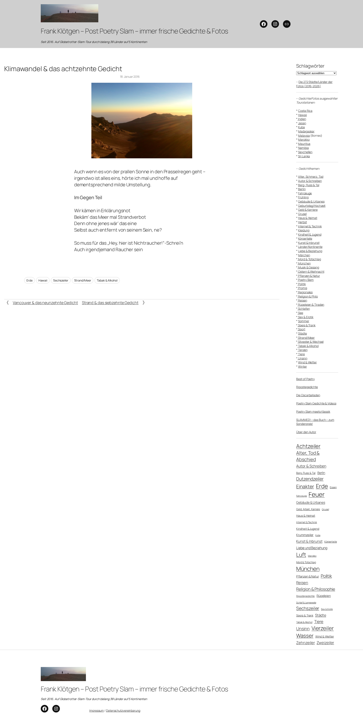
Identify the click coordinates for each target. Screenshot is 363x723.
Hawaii (42, 280)
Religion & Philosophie (315, 589)
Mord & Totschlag (309, 259)
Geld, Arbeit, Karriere (308, 509)
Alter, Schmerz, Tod (310, 177)
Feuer (317, 494)
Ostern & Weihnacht (310, 271)
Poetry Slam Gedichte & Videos (316, 403)
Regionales (305, 292)
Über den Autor (306, 432)
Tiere (301, 354)
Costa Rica (305, 111)
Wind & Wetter (307, 362)
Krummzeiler (304, 535)
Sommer (303, 321)
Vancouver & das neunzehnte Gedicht (45, 302)
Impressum (96, 710)
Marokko (303, 139)
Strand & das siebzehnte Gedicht (110, 302)
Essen (333, 487)
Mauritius (304, 144)
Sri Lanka (304, 156)
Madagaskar (306, 131)
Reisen (302, 300)
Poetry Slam (305, 280)
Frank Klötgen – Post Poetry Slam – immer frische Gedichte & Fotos (134, 31)
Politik (301, 284)
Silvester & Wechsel (310, 342)
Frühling (303, 197)
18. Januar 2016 (130, 77)
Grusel (302, 214)
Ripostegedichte (307, 387)
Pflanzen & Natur (308, 276)
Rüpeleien (324, 596)
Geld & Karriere (308, 210)
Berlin (301, 189)
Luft (301, 554)
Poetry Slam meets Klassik (313, 412)
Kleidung (303, 230)
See (300, 313)
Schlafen (303, 309)
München (303, 263)
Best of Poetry (305, 379)
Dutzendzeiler (310, 479)
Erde (29, 280)
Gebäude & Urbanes (311, 201)
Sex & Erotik (305, 317)
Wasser (304, 635)
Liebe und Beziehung (311, 548)
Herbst (302, 222)
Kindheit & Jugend (309, 234)
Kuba (301, 127)
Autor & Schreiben (310, 181)
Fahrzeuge (305, 193)
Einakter (305, 486)
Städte (302, 333)
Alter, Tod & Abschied (308, 456)
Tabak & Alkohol (107, 280)
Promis (302, 288)
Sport (301, 329)
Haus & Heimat (307, 218)
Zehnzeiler (305, 642)
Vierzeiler (323, 628)
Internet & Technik (310, 226)
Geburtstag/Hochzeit (311, 206)
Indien (301, 119)
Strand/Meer (82, 280)
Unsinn (302, 358)
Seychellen (305, 152)
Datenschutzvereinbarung (123, 710)
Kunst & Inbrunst (308, 243)
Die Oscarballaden (308, 395)
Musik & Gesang (308, 267)
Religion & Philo (307, 296)
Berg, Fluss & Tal (308, 185)
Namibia (303, 148)
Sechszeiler (60, 280)
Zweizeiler (325, 642)
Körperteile (305, 238)
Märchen (304, 255)
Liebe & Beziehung (310, 251)
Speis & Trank (306, 325)
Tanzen (302, 350)
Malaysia (304, 135)
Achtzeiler (308, 446)
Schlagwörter (310, 66)
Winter (302, 366)
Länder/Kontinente (310, 247)
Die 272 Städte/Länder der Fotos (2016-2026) (314, 84)
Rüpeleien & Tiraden (310, 305)
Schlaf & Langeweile (306, 602)
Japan (302, 123)
